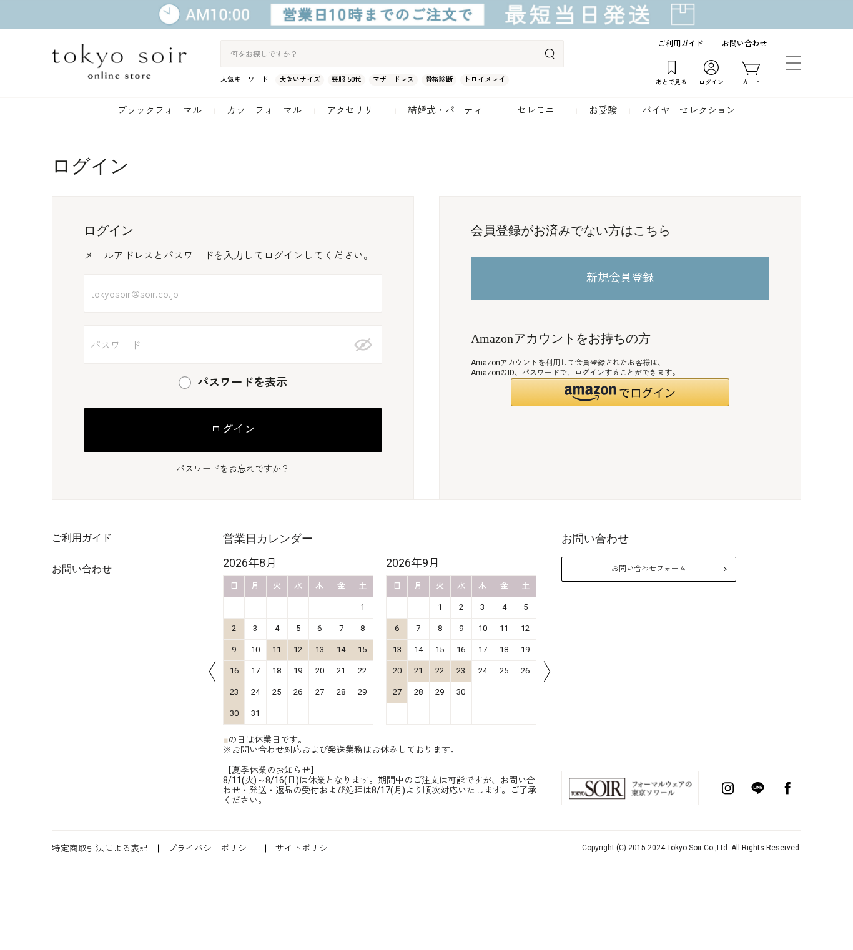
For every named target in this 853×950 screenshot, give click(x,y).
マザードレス (393, 80)
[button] (620, 392)
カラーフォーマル (264, 110)
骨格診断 (439, 80)
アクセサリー (355, 110)
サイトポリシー (306, 848)
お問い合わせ (744, 43)
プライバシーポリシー (211, 848)
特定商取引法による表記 (100, 848)
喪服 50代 (347, 80)
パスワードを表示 (242, 382)
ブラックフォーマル (159, 110)
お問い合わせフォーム (648, 568)
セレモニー (540, 110)
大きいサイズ (299, 80)
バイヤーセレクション (689, 110)
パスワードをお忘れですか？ (233, 469)
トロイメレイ (484, 80)
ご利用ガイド (680, 43)
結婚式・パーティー (450, 110)
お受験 (603, 110)
